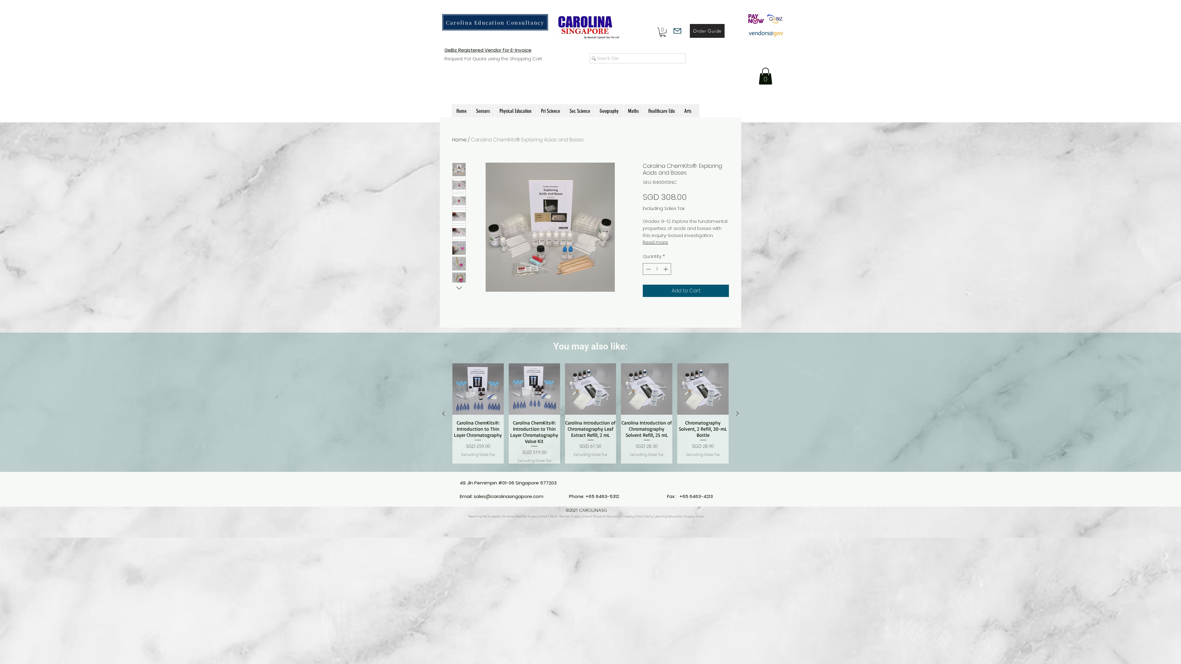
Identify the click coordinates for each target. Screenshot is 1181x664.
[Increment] (666, 269)
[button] (662, 32)
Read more (655, 242)
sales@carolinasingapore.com (508, 496)
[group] (590, 413)
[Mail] (677, 31)
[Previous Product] (443, 413)
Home (459, 139)
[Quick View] (478, 389)
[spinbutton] (657, 269)
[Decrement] (648, 269)
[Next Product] (737, 413)
